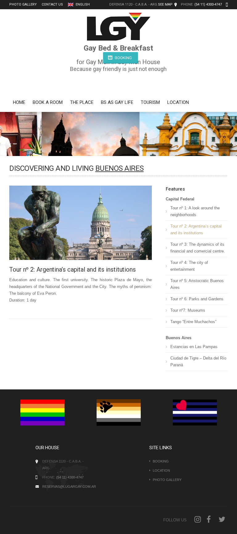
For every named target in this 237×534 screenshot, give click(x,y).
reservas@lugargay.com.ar (69, 486)
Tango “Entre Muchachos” (193, 321)
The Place (82, 102)
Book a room (48, 102)
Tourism (150, 102)
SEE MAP (165, 4)
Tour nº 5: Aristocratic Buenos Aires (197, 284)
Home (19, 102)
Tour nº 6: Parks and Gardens (196, 299)
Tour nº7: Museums (187, 310)
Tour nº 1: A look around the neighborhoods (195, 211)
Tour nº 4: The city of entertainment (189, 266)
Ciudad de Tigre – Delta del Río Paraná (198, 361)
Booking (123, 57)
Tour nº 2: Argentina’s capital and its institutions (196, 229)
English (82, 4)
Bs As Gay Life (117, 102)
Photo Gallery (23, 4)
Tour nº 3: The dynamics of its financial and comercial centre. (197, 247)
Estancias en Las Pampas (194, 346)
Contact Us (52, 4)
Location (178, 102)
